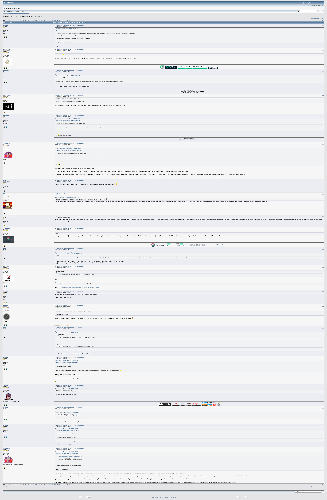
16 (23, 20)
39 (57, 20)
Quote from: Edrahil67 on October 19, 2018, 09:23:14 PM (67, 197)
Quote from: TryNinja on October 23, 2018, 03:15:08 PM (67, 430)
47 (69, 20)
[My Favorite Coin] (6, 82)
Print (322, 20)
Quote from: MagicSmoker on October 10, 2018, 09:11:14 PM (67, 118)
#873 (323, 291)
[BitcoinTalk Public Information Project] (6, 285)
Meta (15, 16)
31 (45, 20)
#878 (323, 408)
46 (67, 20)
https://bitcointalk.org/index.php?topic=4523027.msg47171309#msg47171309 (80, 287)
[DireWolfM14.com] (6, 67)
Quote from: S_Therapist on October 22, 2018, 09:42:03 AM (67, 252)
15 (22, 20)
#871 (323, 249)
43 (62, 20)
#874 (323, 306)
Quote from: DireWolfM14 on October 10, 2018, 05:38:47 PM (67, 74)
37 (54, 20)
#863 (323, 71)
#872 (323, 267)
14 (20, 20)
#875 (323, 328)
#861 (323, 25)
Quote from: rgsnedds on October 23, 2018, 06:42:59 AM (66, 309)
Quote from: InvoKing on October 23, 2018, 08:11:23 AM (66, 360)
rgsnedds (5, 25)
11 (16, 20)
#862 (323, 50)
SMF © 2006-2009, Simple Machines (168, 497)
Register (22, 13)
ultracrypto (6, 70)
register (20, 8)
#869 (323, 216)
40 (58, 20)
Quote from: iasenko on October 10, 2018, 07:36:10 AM (66, 28)
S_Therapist (6, 228)
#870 (323, 229)
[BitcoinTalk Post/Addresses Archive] (6, 404)
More (26, 13)
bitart (4, 193)
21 (31, 20)
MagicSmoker (7, 95)
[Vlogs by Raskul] (6, 36)
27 (39, 20)
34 (49, 20)
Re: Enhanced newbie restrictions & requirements (70, 25)
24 (35, 20)
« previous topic (314, 18)
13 (19, 20)
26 (38, 20)
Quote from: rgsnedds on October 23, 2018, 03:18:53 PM (66, 428)
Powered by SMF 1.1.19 (156, 497)
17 (25, 20)
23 (33, 20)
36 (52, 20)
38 (55, 20)
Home (6, 13)
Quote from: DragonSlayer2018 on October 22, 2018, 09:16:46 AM (68, 231)
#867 (323, 181)
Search (14, 13)
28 (41, 20)
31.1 (19, 11)
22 (32, 20)
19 (28, 20)
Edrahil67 (5, 180)
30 (44, 20)
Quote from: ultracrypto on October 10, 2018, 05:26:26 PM (67, 52)
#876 (323, 357)
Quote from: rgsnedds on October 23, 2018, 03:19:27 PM (66, 451)
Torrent (22, 11)
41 (60, 20)
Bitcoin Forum (6, 16)
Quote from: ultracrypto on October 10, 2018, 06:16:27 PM (67, 98)
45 (66, 20)
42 (61, 20)
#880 (323, 449)
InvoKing (5, 305)
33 (48, 20)
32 (47, 20)
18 (26, 20)
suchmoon (6, 266)
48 (70, 20)
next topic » (321, 18)
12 (18, 20)
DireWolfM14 (6, 49)
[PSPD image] (6, 324)
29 (42, 20)
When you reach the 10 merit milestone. (64, 42)
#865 (323, 115)
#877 (323, 386)
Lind (4, 248)
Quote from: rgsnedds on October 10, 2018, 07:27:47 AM (67, 30)
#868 (323, 194)
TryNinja (5, 385)
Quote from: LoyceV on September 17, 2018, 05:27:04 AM (67, 269)
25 (36, 20)
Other (11, 16)
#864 (323, 95)
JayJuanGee (6, 143)
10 (15, 20)
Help (10, 13)
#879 (323, 426)
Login (18, 13)
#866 (323, 144)
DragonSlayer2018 (8, 216)
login (16, 8)
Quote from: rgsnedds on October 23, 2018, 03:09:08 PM (66, 388)
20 (29, 20)
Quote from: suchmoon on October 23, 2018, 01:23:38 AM (67, 331)
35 (51, 20)
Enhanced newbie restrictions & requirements (30, 16)
